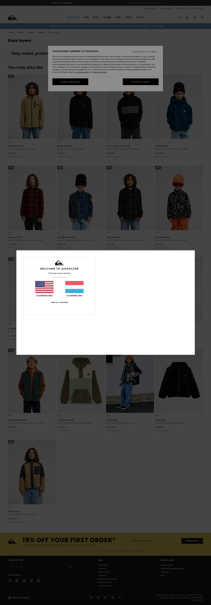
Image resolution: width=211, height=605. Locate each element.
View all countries (59, 302)
